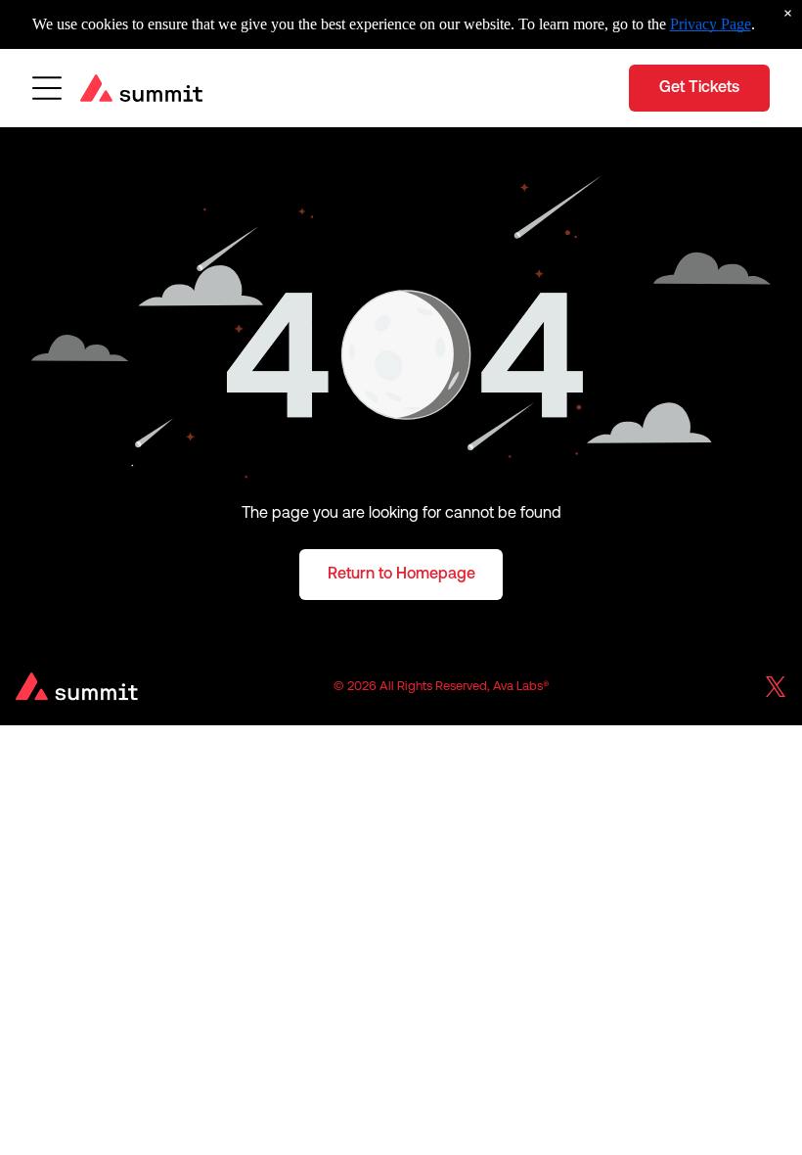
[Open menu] (47, 88)
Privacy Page (710, 24)
